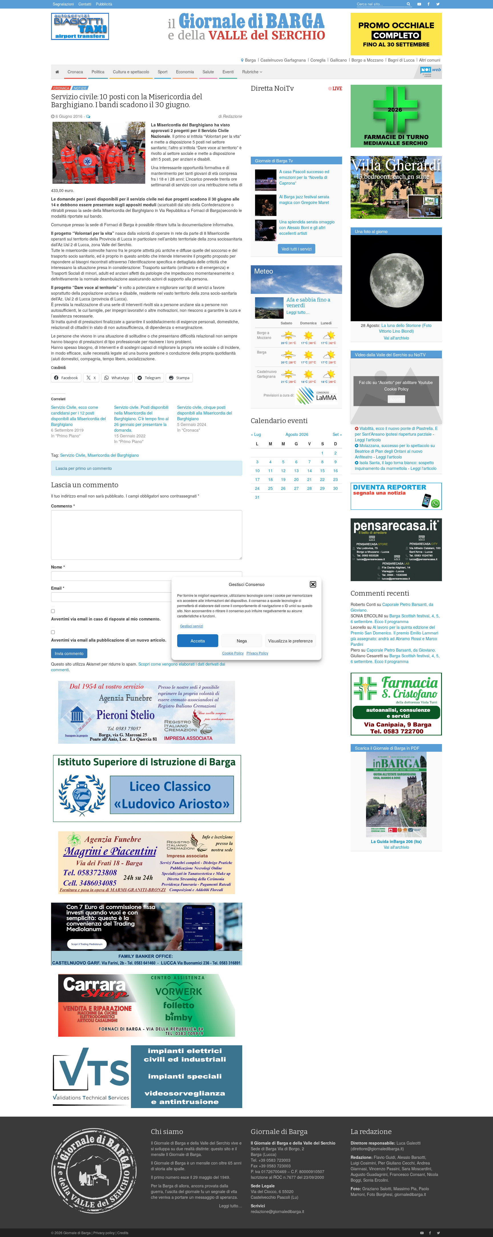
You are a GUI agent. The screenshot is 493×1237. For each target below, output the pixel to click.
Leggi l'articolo (368, 439)
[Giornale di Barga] (246, 26)
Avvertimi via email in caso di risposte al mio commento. (106, 619)
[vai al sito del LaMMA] (316, 395)
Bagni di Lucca (401, 60)
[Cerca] (408, 3)
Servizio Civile (72, 455)
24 (257, 488)
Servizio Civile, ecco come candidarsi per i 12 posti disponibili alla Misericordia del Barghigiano (78, 415)
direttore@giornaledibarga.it (377, 1148)
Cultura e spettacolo (131, 71)
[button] (313, 584)
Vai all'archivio (396, 338)
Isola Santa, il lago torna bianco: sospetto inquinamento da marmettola (394, 465)
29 (322, 488)
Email (57, 588)
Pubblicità (104, 4)
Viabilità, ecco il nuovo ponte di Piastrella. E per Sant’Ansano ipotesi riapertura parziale (396, 431)
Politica (98, 71)
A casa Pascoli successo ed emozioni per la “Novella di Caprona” (304, 177)
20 (296, 479)
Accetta (198, 641)
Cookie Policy (233, 653)
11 (270, 470)
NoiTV (430, 71)
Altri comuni (429, 60)
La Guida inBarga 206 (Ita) (396, 841)
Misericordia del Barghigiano (113, 455)
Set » (337, 434)
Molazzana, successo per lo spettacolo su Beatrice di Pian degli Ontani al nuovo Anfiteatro (395, 451)
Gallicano (338, 60)
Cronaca (75, 71)
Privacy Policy (257, 653)
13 (296, 470)
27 (296, 488)
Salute (208, 71)
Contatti (84, 4)
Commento (63, 506)
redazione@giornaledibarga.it (277, 1211)
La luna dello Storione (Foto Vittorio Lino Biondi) (405, 328)
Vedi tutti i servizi (297, 249)
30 (335, 488)
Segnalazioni (63, 4)
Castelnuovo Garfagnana (283, 60)
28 (309, 488)
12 (283, 470)
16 (335, 470)
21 (309, 479)
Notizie (80, 88)
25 (270, 488)
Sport (162, 71)
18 (270, 479)
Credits (122, 1232)
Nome (58, 567)
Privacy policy (104, 1232)
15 (322, 470)
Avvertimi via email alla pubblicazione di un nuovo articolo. (108, 640)
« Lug (256, 434)
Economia (185, 71)
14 (309, 470)
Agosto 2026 (297, 434)
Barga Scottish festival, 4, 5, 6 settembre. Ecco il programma (395, 618)
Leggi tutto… (298, 312)
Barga (250, 60)
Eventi (228, 71)
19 (283, 479)
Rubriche (251, 71)
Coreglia (318, 60)
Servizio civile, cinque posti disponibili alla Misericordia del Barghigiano (204, 412)
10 (257, 470)
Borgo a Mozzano (367, 60)
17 (257, 479)
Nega (242, 641)
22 (322, 479)
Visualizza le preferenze (290, 641)
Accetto (396, 399)
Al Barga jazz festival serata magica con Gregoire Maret (304, 199)
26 (283, 488)
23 (335, 479)
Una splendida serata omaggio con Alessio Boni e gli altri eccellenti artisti (307, 227)
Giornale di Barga (77, 1232)
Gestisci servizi (191, 626)
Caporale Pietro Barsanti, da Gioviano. (401, 650)
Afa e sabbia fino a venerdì (308, 303)
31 (257, 497)
